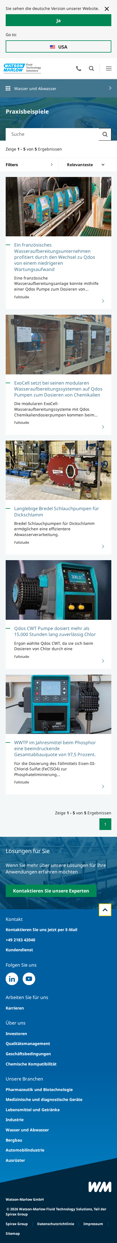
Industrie (15, 1119)
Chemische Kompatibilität (31, 1064)
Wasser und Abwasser (35, 88)
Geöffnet (91, 68)
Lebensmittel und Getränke (33, 1109)
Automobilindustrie (25, 1150)
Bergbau (14, 1140)
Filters (12, 164)
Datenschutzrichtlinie (55, 1223)
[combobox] (52, 134)
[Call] (78, 68)
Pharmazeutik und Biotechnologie (39, 1089)
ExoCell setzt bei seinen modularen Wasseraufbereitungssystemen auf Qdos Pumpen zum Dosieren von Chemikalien (58, 389)
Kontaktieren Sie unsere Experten (51, 891)
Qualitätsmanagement (28, 1043)
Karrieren (15, 1008)
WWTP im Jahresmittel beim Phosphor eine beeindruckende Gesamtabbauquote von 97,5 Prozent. (55, 748)
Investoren (16, 1033)
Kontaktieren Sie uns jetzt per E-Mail (41, 929)
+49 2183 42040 (20, 939)
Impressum (93, 1223)
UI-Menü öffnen (109, 68)
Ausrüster (15, 1160)
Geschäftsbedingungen (28, 1053)
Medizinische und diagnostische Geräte (44, 1099)
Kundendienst (19, 949)
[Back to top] (105, 910)
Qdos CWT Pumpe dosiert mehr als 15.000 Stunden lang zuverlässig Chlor (55, 631)
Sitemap (13, 1233)
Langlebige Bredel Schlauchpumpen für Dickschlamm (56, 511)
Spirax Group (17, 1223)
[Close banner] (106, 9)
